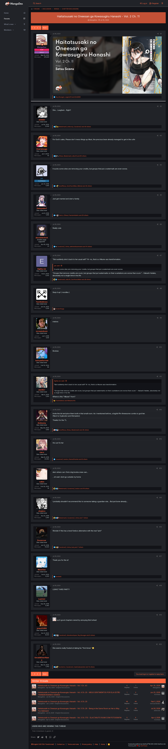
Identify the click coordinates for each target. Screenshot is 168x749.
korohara (157, 694)
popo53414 (42, 628)
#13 (160, 439)
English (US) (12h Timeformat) (43, 744)
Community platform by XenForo (147, 744)
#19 (160, 615)
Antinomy (42, 423)
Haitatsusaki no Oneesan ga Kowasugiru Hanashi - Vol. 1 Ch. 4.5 (62, 685)
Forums (7, 19)
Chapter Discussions (63, 687)
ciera (42, 452)
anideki (42, 120)
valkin (41, 482)
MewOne (42, 570)
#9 (161, 318)
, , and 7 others (73, 518)
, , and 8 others (71, 459)
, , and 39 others (75, 186)
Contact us (61, 744)
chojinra (41, 511)
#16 (160, 527)
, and (68, 97)
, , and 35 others (73, 215)
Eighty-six (41, 269)
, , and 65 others (72, 156)
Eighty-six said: (59, 381)
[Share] (158, 34)
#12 (160, 409)
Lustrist (41, 599)
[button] (15, 24)
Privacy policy (87, 744)
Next (44, 28)
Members (7, 30)
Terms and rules (73, 744)
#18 (160, 585)
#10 (160, 347)
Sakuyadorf (42, 208)
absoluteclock (42, 238)
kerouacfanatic (155, 703)
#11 (161, 376)
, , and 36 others (74, 430)
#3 (161, 135)
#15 (160, 497)
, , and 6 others (77, 635)
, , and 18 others (74, 488)
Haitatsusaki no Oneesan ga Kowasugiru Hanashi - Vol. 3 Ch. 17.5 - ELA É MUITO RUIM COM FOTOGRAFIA (79, 717)
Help (96, 744)
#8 (161, 288)
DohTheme (144, 746)
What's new (8, 24)
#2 (161, 106)
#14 (160, 468)
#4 (161, 165)
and (65, 400)
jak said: (57, 266)
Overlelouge (41, 149)
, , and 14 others (74, 246)
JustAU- (41, 390)
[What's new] (162, 3)
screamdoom (42, 331)
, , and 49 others (75, 127)
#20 (160, 644)
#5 (161, 195)
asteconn (157, 710)
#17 (160, 556)
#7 (161, 255)
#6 (161, 224)
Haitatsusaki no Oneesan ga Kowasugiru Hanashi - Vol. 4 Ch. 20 (62, 701)
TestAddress (42, 302)
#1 (161, 34)
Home (6, 13)
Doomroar (41, 540)
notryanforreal (41, 360)
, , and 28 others (74, 279)
